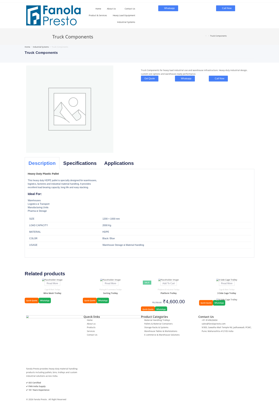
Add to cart (168, 283)
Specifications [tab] (80, 163)
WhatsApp (44, 300)
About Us (111, 8)
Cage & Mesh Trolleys (52, 289)
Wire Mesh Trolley (52, 293)
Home (98, 8)
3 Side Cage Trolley (226, 293)
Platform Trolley (169, 293)
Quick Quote (31, 300)
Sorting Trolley (110, 293)
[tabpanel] (139, 213)
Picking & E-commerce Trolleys (110, 289)
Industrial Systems (126, 22)
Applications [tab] (119, 163)
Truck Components (218, 35)
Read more (52, 283)
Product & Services (98, 15)
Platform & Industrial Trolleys (168, 289)
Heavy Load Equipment (124, 15)
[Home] (204, 35)
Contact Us (130, 8)
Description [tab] (42, 163)
